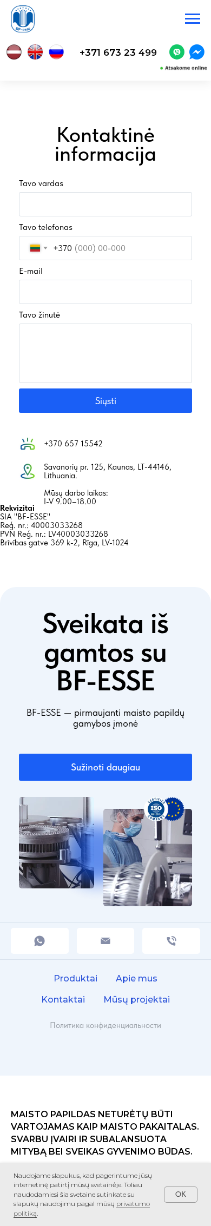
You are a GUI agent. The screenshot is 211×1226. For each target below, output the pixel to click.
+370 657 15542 (73, 444)
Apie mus (136, 978)
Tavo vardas (41, 183)
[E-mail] (106, 941)
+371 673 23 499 (118, 52)
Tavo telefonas (45, 227)
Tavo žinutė (39, 314)
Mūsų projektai (136, 999)
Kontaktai (63, 999)
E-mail (31, 271)
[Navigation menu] (192, 19)
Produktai (75, 978)
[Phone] (171, 941)
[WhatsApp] (40, 941)
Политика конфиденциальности (105, 1025)
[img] (176, 52)
